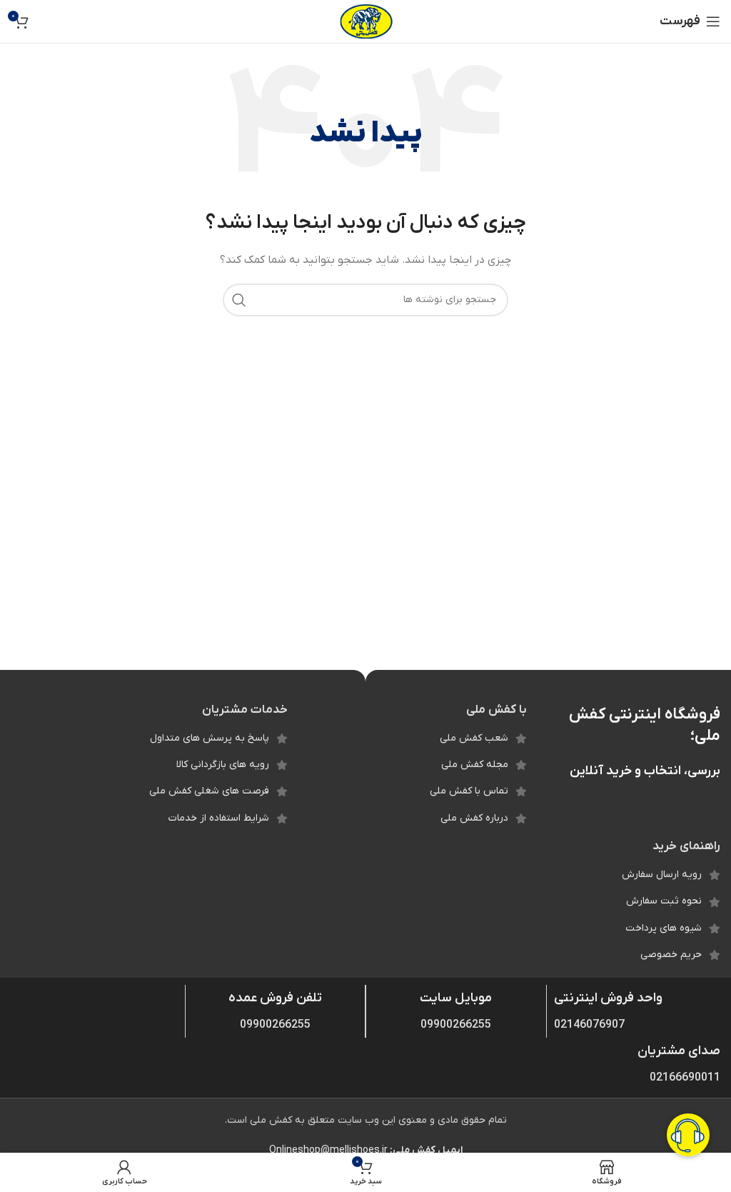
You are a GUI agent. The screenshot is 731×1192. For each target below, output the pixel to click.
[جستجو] (239, 300)
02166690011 (685, 1078)
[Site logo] (366, 21)
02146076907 (589, 1025)
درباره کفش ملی (474, 818)
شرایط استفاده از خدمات (218, 818)
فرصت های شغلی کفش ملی (209, 791)
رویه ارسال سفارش (662, 874)
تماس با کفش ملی (469, 791)
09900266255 (455, 1025)
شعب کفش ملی (474, 738)
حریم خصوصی (671, 954)
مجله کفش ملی (474, 764)
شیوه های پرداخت (663, 928)
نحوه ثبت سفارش (664, 901)
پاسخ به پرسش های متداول (209, 738)
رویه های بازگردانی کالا (222, 764)
